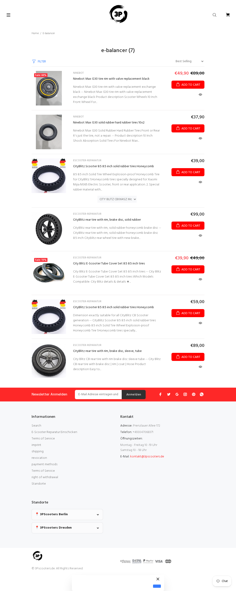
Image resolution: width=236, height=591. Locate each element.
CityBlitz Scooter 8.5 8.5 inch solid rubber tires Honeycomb (113, 166)
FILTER (42, 61)
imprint (36, 445)
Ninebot (78, 73)
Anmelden (133, 394)
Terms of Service (43, 438)
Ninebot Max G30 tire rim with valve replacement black (111, 79)
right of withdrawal (45, 477)
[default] (157, 586)
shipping (38, 451)
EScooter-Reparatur (87, 160)
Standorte (39, 483)
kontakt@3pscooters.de (147, 456)
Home (35, 33)
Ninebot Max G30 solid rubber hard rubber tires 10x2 (109, 122)
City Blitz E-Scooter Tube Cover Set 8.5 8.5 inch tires (109, 263)
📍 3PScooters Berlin (51, 514)
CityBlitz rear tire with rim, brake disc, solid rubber (107, 219)
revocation (39, 458)
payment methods (44, 464)
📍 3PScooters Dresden (53, 527)
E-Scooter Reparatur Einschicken (54, 432)
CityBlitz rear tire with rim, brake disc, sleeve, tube (107, 351)
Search (36, 425)
